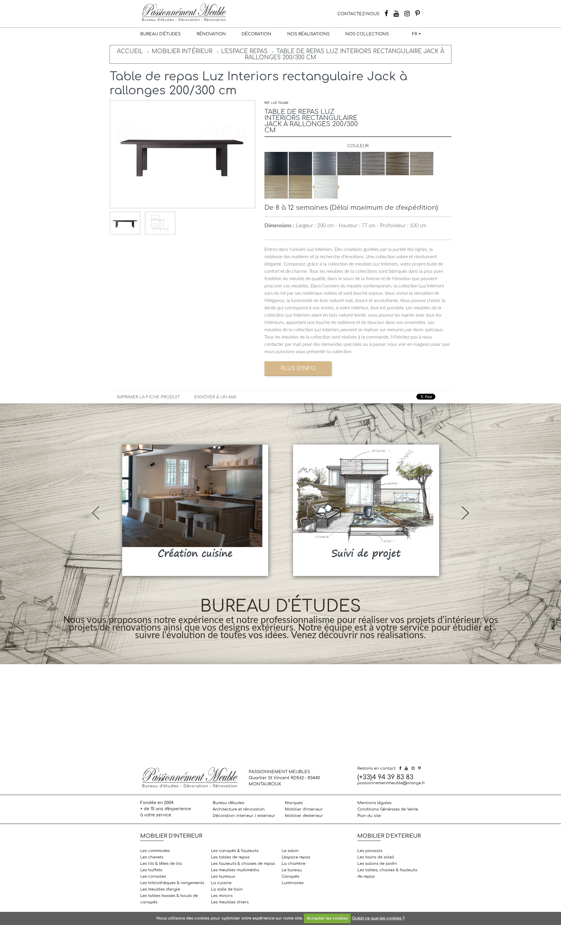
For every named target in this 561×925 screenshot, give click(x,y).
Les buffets (151, 870)
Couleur (358, 146)
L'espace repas (244, 51)
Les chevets (151, 857)
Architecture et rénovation (239, 809)
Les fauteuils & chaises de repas (243, 864)
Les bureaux (223, 876)
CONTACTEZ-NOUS (358, 14)
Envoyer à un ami (215, 397)
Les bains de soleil (375, 857)
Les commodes (155, 851)
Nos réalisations (308, 34)
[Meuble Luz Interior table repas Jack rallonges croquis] (160, 223)
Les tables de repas (230, 857)
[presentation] (95, 513)
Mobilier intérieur (182, 51)
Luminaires (293, 883)
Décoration (256, 34)
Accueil (130, 51)
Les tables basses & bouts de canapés (169, 899)
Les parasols (369, 851)
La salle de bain (227, 889)
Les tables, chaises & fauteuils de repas (387, 873)
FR (414, 34)
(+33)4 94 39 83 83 (385, 777)
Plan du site (369, 816)
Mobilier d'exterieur (304, 816)
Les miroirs (222, 896)
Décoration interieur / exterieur (244, 816)
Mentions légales (374, 803)
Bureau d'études (160, 34)
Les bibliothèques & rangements (172, 883)
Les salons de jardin (377, 864)
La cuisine (221, 883)
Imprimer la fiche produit (148, 397)
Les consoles (153, 876)
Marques (294, 803)
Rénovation (211, 34)
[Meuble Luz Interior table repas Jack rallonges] (126, 223)
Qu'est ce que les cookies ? (378, 918)
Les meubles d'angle (160, 889)
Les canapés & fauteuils (235, 851)
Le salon (290, 851)
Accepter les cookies (327, 918)
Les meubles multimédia (235, 870)
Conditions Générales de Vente (387, 809)
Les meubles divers (230, 902)
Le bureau (292, 870)
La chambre (293, 864)
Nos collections (367, 34)
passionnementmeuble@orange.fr (391, 783)
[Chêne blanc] (326, 186)
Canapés (290, 876)
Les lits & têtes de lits (161, 864)
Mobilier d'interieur (304, 809)
